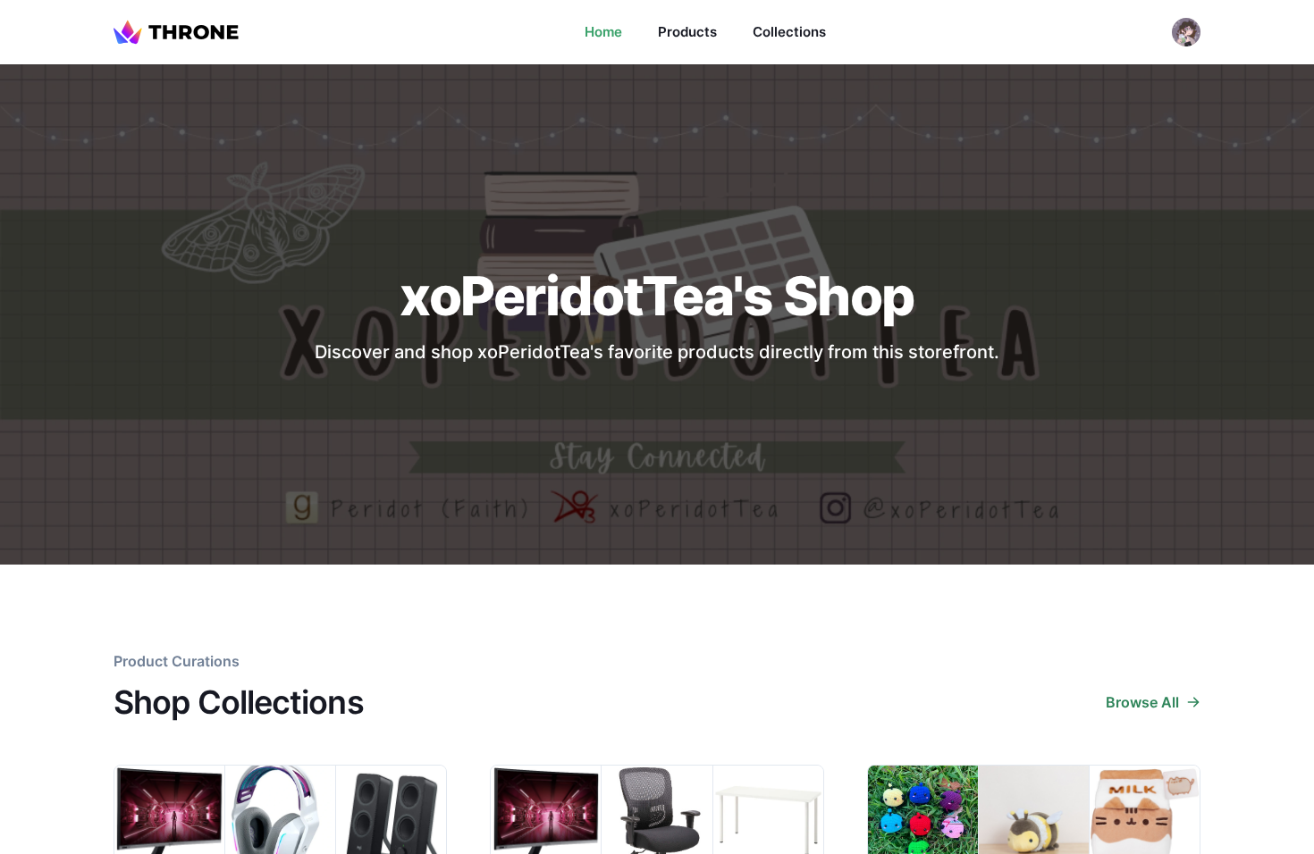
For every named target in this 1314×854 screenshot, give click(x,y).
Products (687, 31)
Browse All (1142, 702)
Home (603, 31)
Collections (789, 31)
